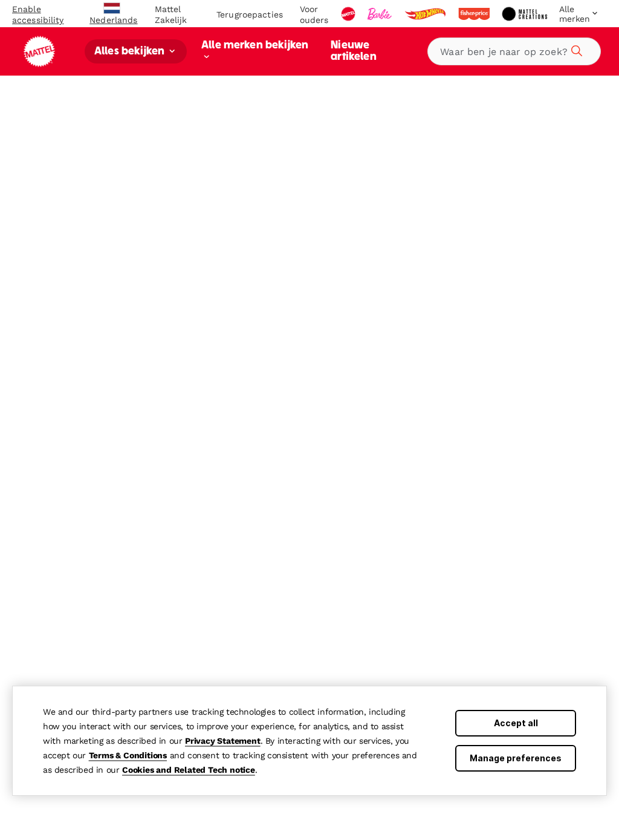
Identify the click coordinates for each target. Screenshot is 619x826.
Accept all (516, 723)
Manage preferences (516, 758)
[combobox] (514, 51)
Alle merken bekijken (254, 46)
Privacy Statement (223, 741)
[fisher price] (475, 14)
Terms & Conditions (128, 755)
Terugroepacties (249, 14)
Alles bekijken (130, 52)
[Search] (574, 49)
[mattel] (349, 14)
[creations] (525, 14)
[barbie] (381, 14)
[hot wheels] (426, 14)
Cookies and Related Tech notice (188, 770)
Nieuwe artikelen (353, 51)
